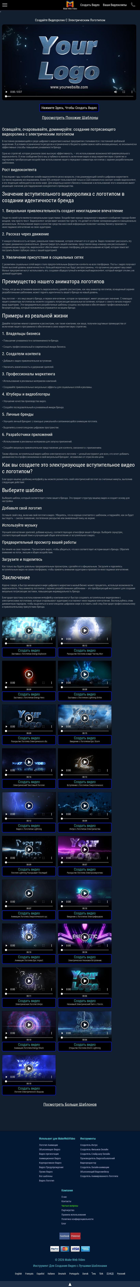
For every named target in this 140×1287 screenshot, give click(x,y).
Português (74, 1273)
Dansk (85, 1273)
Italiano (51, 1273)
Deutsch (62, 1273)
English (18, 1273)
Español (40, 1273)
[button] (29, 632)
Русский (121, 1273)
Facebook (64, 1236)
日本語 (110, 1273)
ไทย (94, 1273)
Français (29, 1273)
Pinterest (75, 1236)
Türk (101, 1273)
